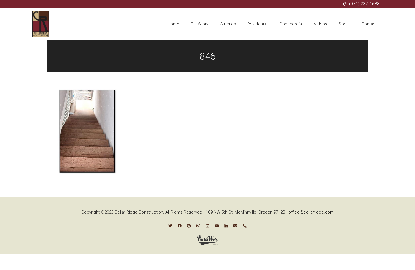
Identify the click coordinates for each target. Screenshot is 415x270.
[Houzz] (226, 226)
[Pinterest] (189, 226)
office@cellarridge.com (311, 212)
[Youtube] (217, 226)
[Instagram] (198, 226)
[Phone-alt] (245, 226)
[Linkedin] (207, 226)
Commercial (291, 24)
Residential (257, 24)
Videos (320, 24)
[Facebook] (180, 226)
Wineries (228, 24)
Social (344, 24)
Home (173, 24)
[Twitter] (170, 226)
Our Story (199, 24)
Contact (369, 24)
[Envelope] (235, 226)
